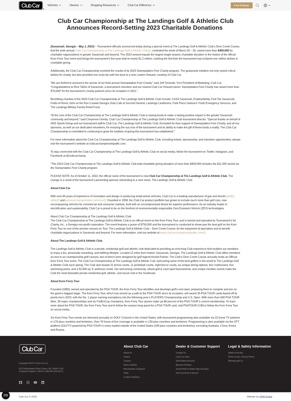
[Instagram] (28, 382)
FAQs (126, 373)
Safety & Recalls (235, 353)
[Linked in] (42, 382)
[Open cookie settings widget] (6, 395)
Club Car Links (182, 357)
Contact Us (181, 353)
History (127, 357)
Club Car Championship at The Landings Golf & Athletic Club (111, 50)
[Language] (267, 5)
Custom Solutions (132, 377)
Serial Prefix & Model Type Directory (192, 369)
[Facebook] (20, 382)
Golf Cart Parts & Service (187, 373)
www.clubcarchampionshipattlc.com (181, 232)
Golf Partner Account (185, 361)
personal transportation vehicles (84, 200)
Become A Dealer (184, 365)
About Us (128, 353)
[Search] (257, 5)
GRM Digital (265, 396)
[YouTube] (35, 382)
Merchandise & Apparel (134, 369)
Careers (127, 361)
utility (54, 200)
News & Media (130, 365)
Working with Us (235, 361)
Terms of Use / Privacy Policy (241, 357)
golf (229, 196)
